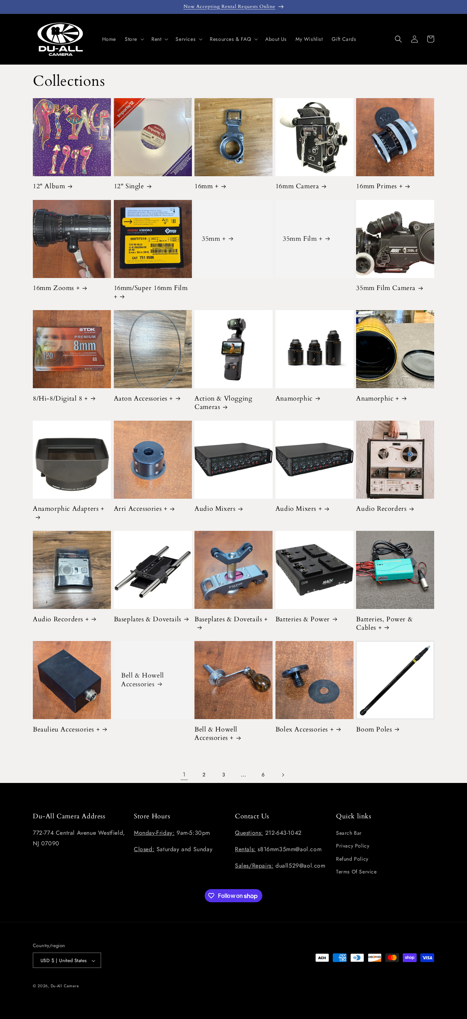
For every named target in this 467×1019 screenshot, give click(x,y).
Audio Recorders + (61, 619)
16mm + (206, 186)
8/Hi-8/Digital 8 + (60, 398)
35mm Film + (303, 239)
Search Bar (349, 833)
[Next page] (283, 775)
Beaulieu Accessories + (66, 729)
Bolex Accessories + (304, 729)
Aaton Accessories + (143, 398)
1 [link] (184, 774)
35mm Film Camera (386, 288)
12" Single (129, 186)
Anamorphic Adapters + (68, 509)
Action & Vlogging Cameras (223, 403)
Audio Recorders (381, 509)
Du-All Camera (65, 986)
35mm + (214, 239)
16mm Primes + (379, 186)
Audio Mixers (214, 509)
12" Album (49, 186)
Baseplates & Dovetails (147, 619)
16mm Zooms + (56, 288)
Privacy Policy (352, 846)
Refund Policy (352, 858)
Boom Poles (374, 729)
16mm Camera (297, 186)
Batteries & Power (302, 619)
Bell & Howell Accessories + (216, 733)
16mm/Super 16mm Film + (151, 292)
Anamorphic (294, 398)
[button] (133, 39)
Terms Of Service (356, 871)
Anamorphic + (377, 398)
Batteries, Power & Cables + (384, 623)
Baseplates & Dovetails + (230, 619)
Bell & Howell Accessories (142, 680)
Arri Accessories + (140, 509)
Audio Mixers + (298, 509)
